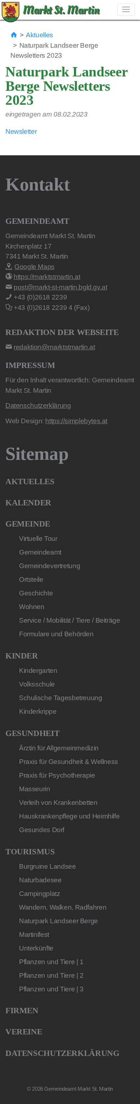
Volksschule (37, 684)
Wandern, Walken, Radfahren (62, 907)
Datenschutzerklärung (62, 1053)
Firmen (21, 1010)
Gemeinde (27, 523)
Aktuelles (39, 35)
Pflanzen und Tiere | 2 (51, 975)
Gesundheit (32, 733)
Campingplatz (39, 893)
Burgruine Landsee (47, 866)
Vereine (23, 1031)
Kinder (21, 655)
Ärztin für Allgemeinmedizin (59, 748)
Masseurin (34, 789)
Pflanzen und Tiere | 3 (51, 989)
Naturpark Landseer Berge (58, 921)
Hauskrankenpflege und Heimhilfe (69, 816)
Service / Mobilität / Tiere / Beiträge (69, 620)
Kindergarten (38, 670)
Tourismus (30, 851)
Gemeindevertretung (49, 566)
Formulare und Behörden (56, 634)
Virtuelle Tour (38, 538)
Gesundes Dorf (41, 830)
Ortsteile (31, 579)
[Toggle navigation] (126, 9)
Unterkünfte (36, 948)
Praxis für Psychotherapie (57, 775)
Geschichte (36, 593)
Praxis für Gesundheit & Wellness (68, 761)
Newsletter (21, 131)
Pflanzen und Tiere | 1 (51, 962)
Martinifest (34, 934)
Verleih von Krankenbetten (58, 802)
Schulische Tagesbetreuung (60, 698)
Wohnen (32, 606)
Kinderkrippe (37, 711)
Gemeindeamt (40, 552)
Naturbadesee (40, 880)
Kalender (28, 502)
